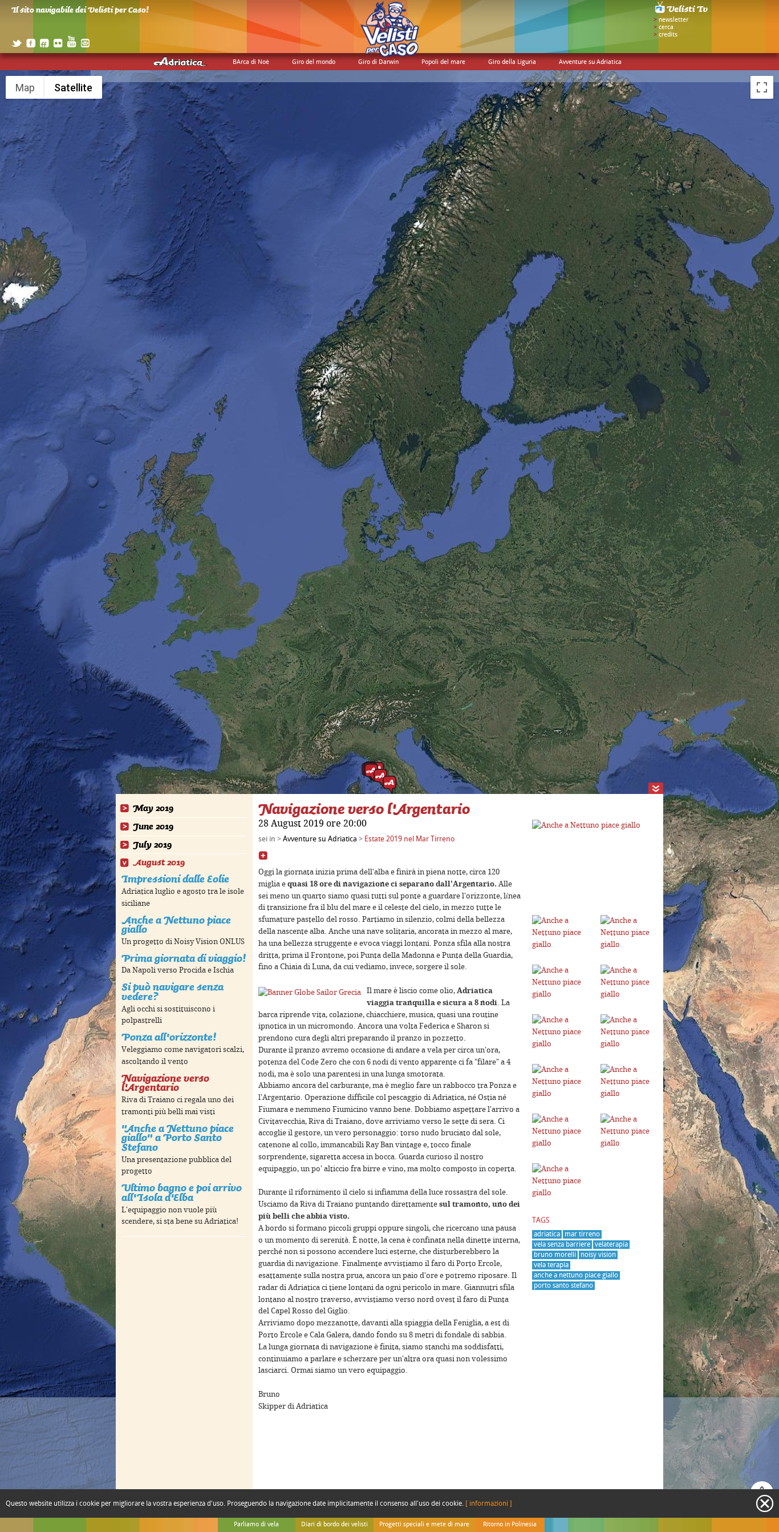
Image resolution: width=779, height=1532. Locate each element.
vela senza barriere (562, 1244)
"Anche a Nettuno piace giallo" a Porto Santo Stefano (177, 1137)
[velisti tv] (682, 12)
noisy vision (598, 1255)
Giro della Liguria (512, 62)
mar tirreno (582, 1234)
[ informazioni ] (488, 1503)
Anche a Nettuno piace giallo (176, 924)
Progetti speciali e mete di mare (424, 1524)
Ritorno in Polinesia (510, 1524)
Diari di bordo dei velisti (334, 1524)
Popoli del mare (443, 62)
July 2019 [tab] (152, 845)
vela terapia (551, 1265)
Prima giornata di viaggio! (183, 958)
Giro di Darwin (378, 62)
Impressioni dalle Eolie (175, 878)
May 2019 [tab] (153, 809)
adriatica (547, 1234)
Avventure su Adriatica (590, 62)
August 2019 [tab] (159, 863)
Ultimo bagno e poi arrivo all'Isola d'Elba (181, 1192)
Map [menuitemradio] (25, 88)
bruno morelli (555, 1255)
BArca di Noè (251, 62)
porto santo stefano (563, 1285)
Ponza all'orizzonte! (168, 1037)
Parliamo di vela (256, 1524)
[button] (389, 785)
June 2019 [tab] (153, 827)
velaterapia (611, 1244)
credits (668, 34)
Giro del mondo (313, 62)
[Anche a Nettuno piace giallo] (586, 825)
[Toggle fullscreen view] (761, 87)
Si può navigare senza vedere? (172, 991)
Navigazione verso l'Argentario (165, 1082)
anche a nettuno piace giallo (576, 1275)
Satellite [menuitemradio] (73, 88)
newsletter (673, 20)
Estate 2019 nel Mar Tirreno (409, 839)
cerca (666, 27)
